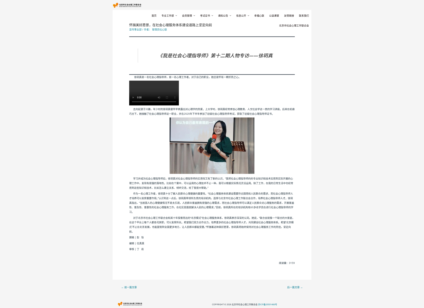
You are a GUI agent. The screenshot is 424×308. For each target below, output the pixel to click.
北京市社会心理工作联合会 (294, 25)
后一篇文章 (295, 287)
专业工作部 (167, 15)
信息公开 (241, 15)
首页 (154, 15)
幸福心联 (259, 15)
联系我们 (304, 15)
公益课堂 (274, 15)
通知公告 (223, 15)
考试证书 (205, 15)
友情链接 (289, 15)
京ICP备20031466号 (267, 304)
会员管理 (187, 15)
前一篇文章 (129, 287)
